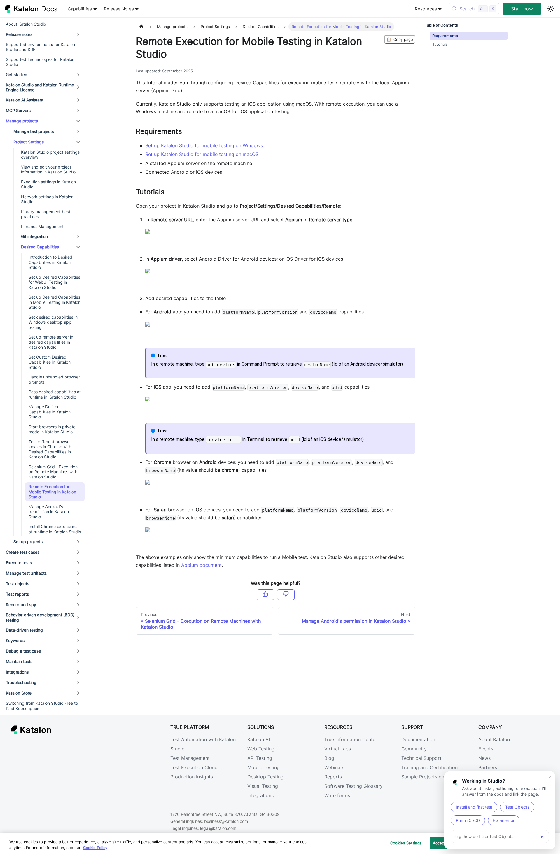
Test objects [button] (17, 583)
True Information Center (350, 739)
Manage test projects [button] (33, 131)
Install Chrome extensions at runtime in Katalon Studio (55, 529)
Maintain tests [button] (19, 661)
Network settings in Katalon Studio (47, 199)
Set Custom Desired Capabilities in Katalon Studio (50, 362)
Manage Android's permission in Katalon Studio (49, 511)
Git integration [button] (34, 236)
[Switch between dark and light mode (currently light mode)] (550, 8)
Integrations (260, 795)
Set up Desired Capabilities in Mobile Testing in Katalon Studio (54, 302)
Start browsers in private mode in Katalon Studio (52, 429)
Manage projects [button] (22, 120)
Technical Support (421, 758)
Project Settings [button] (28, 141)
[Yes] (265, 594)
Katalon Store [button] (19, 692)
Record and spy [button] (21, 604)
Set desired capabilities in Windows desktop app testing (53, 322)
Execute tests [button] (19, 562)
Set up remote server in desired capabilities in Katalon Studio (51, 342)
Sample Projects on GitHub (431, 777)
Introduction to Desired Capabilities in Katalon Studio (50, 262)
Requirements (445, 36)
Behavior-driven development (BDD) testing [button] (40, 617)
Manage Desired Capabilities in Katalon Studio (50, 411)
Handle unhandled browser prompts (54, 379)
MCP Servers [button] (18, 110)
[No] (286, 594)
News (484, 758)
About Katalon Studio (26, 24)
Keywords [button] (15, 640)
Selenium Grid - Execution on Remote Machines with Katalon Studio (53, 471)
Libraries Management (42, 226)
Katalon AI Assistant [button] (24, 99)
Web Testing (260, 749)
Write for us (337, 795)
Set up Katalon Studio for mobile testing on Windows (204, 145)
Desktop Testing (265, 777)
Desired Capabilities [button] (40, 246)
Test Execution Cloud (194, 767)
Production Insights (191, 777)
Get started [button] (16, 74)
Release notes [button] (19, 34)
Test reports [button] (17, 594)
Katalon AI (258, 739)
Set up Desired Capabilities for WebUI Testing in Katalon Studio (54, 282)
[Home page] (141, 26)
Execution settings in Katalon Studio (48, 184)
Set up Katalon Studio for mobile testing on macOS (201, 154)
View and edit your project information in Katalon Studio (48, 169)
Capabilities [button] (80, 9)
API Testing (259, 758)
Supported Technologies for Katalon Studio (40, 62)
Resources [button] (426, 9)
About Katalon (494, 739)
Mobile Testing (263, 767)
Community (414, 749)
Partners (487, 767)
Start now (522, 9)
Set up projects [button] (28, 541)
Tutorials (440, 44)
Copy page (399, 39)
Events (485, 749)
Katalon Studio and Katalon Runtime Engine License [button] (40, 87)
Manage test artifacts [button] (26, 573)
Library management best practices (45, 214)
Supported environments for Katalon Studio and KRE (40, 47)
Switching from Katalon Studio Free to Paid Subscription (42, 706)
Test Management (190, 758)
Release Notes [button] (119, 9)
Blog (329, 758)
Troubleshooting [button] (21, 682)
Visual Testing (262, 786)
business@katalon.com (226, 821)
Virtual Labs (337, 749)
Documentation (418, 739)
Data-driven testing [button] (24, 629)
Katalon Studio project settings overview (50, 155)
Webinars (334, 767)
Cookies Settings (406, 843)
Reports (333, 777)
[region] (280, 843)
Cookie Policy (95, 847)
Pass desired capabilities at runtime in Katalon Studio (55, 394)
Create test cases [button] (22, 552)
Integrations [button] (17, 671)
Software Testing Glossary (353, 786)
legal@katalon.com (218, 828)
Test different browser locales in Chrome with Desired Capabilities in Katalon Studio (50, 449)
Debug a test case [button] (23, 650)
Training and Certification (429, 767)
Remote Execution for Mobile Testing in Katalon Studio (52, 491)
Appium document (201, 565)
